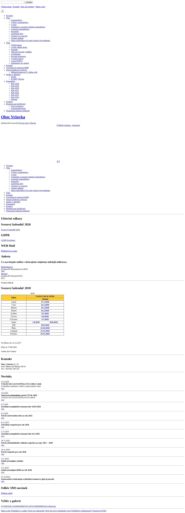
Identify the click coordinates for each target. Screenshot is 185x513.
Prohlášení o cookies (19, 511)
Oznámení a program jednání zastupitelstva (28, 27)
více (2, 388)
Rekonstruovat (7, 267)
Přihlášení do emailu (9, 251)
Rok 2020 (15, 84)
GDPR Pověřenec (8, 240)
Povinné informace (18, 56)
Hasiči (13, 77)
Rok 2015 (15, 95)
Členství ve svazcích (19, 36)
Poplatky (14, 50)
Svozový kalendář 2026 (10, 230)
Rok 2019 (15, 86)
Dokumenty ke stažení (20, 63)
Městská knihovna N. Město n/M (24, 72)
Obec (8, 18)
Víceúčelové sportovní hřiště (17, 68)
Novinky (9, 16)
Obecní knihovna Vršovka (16, 70)
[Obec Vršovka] (27, 123)
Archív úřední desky (19, 47)
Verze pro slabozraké (36, 511)
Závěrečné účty (17, 34)
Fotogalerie (10, 81)
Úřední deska (6, 7)
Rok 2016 (15, 93)
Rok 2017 (15, 90)
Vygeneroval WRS (98, 511)
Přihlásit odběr (6, 493)
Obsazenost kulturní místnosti (17, 111)
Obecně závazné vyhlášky (21, 52)
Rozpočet (15, 31)
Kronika (9, 102)
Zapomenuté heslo (18, 108)
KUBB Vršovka (17, 79)
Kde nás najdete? (27, 7)
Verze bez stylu (51, 511)
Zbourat (4, 274)
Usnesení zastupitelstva (20, 29)
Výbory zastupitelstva (19, 22)
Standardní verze (64, 511)
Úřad (8, 43)
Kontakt (16, 7)
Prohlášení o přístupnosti (81, 511)
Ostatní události (17, 38)
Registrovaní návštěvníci (16, 104)
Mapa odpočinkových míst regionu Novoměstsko (30, 41)
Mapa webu (40, 7)
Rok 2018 (15, 88)
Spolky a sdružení (13, 74)
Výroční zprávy (17, 59)
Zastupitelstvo (16, 20)
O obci (13, 25)
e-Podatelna (15, 54)
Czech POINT (17, 61)
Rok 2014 (15, 97)
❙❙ (58, 161)
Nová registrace (17, 106)
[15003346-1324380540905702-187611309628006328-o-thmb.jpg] (28, 506)
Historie (14, 99)
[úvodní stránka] (92, 142)
